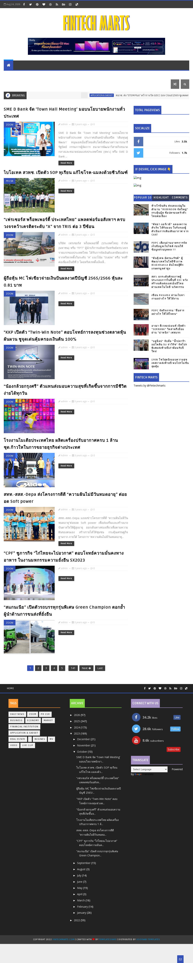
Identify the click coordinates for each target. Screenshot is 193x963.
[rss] (57, 4)
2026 (77, 715)
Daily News (14, 84)
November (84, 745)
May (80, 888)
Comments (180, 197)
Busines (40, 739)
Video (14, 745)
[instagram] (70, 4)
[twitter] (30, 4)
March (81, 900)
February (83, 906)
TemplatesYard (107, 939)
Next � (86, 668)
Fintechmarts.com (64, 939)
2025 (77, 721)
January (82, 912)
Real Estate (137, 74)
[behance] (63, 4)
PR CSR (155, 74)
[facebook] (24, 4)
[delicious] (77, 4)
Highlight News (161, 198)
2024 (77, 727)
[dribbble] (50, 4)
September (84, 863)
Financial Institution (37, 74)
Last (100, 668)
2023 (77, 733)
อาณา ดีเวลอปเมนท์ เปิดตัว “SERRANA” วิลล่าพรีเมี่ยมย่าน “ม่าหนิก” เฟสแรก (169, 329)
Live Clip (27, 745)
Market (11, 74)
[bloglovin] (44, 4)
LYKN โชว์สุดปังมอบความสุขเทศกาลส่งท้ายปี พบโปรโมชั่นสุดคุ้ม (170, 363)
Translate (148, 774)
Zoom (9, 124)
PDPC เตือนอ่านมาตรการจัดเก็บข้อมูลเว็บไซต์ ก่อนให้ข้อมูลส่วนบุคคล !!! (169, 246)
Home (10, 688)
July (79, 875)
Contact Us (34, 84)
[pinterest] (37, 4)
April (80, 894)
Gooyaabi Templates (148, 939)
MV (51, 739)
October (82, 751)
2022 (77, 920)
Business (118, 74)
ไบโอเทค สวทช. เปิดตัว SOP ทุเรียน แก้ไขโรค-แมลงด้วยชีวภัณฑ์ (66, 172)
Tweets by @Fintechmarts (149, 385)
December (84, 739)
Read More (66, 163)
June (80, 881)
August (81, 869)
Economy (64, 74)
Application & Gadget (91, 74)
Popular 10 (143, 197)
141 (73, 668)
